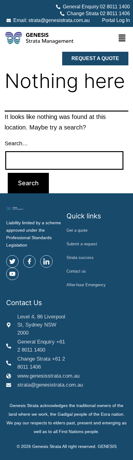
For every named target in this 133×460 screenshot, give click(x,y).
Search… (16, 143)
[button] (122, 39)
